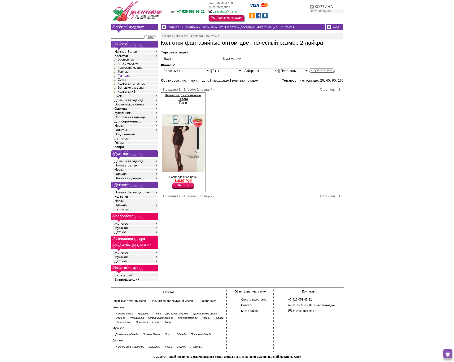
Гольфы (120, 130)
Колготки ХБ (127, 91)
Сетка (122, 79)
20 (322, 80)
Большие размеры (131, 87)
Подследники (124, 134)
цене (205, 80)
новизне (238, 80)
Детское (121, 185)
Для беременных (127, 121)
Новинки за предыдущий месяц (172, 301)
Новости (247, 305)
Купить (183, 185)
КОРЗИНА (324, 7)
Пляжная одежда (127, 178)
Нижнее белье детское (132, 192)
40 (328, 80)
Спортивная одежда (130, 117)
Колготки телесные (131, 83)
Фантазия (124, 75)
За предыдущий (126, 279)
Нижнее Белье (125, 51)
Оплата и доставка (253, 299)
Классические (128, 63)
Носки (119, 125)
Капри (119, 147)
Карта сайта (249, 311)
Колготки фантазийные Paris (183, 99)
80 (334, 80)
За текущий (123, 275)
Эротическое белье (129, 104)
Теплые (123, 71)
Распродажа (208, 301)
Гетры (119, 142)
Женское (121, 223)
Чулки (118, 96)
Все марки (232, 59)
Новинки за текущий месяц (129, 301)
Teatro (168, 59)
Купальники (123, 113)
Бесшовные (126, 59)
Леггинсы (121, 138)
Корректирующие (130, 67)
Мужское (121, 228)
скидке (253, 80)
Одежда (120, 108)
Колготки (121, 56)
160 (341, 80)
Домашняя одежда (129, 100)
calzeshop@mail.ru (225, 11)
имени (194, 80)
